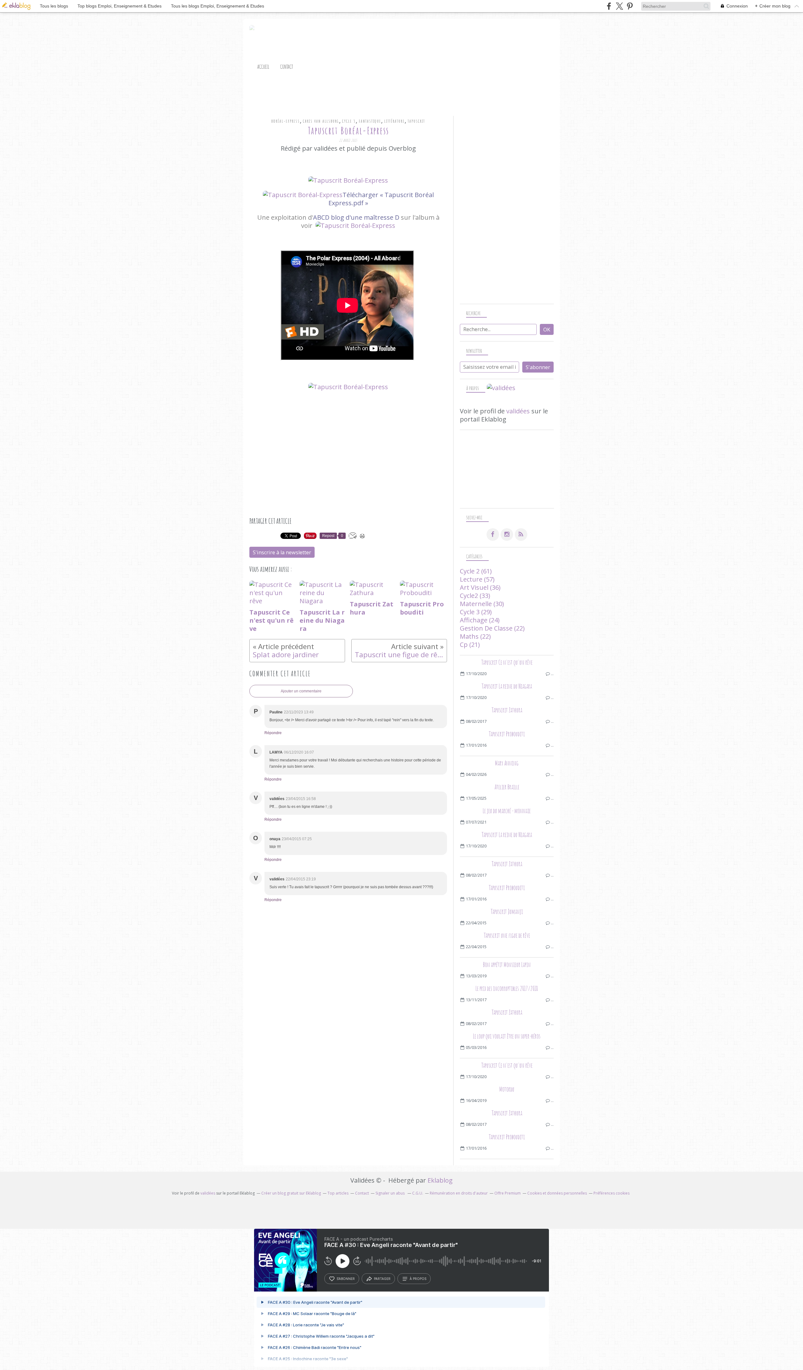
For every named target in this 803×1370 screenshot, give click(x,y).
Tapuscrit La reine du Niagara (506, 686)
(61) (476, 571)
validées (518, 411)
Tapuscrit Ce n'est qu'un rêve (507, 662)
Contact (286, 66)
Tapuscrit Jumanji (507, 912)
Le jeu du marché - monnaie (507, 811)
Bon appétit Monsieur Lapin (507, 965)
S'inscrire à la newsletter (282, 552)
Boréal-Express (285, 121)
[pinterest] (630, 6)
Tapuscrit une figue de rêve (507, 935)
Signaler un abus (390, 1193)
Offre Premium (507, 1193)
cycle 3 (349, 121)
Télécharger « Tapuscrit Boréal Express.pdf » (381, 199)
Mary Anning (506, 763)
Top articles (337, 1193)
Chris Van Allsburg (321, 121)
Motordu (506, 1089)
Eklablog (440, 1180)
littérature (394, 121)
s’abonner (346, 1279)
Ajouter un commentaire (301, 691)
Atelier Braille (506, 787)
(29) (476, 612)
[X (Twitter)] (619, 6)
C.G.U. (417, 1193)
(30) (482, 603)
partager (382, 1279)
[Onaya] (355, 225)
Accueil (263, 66)
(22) (492, 628)
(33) (475, 595)
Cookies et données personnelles (557, 1193)
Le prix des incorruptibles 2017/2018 (507, 988)
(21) (470, 644)
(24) (480, 620)
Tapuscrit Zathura (507, 710)
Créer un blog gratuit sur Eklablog (291, 1193)
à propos (418, 1279)
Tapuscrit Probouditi (507, 734)
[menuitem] (263, 67)
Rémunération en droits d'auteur (459, 1193)
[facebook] (609, 6)
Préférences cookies (611, 1193)
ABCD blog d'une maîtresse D (356, 217)
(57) (477, 579)
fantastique (370, 121)
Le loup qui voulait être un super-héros (506, 1036)
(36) (480, 587)
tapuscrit (416, 121)
